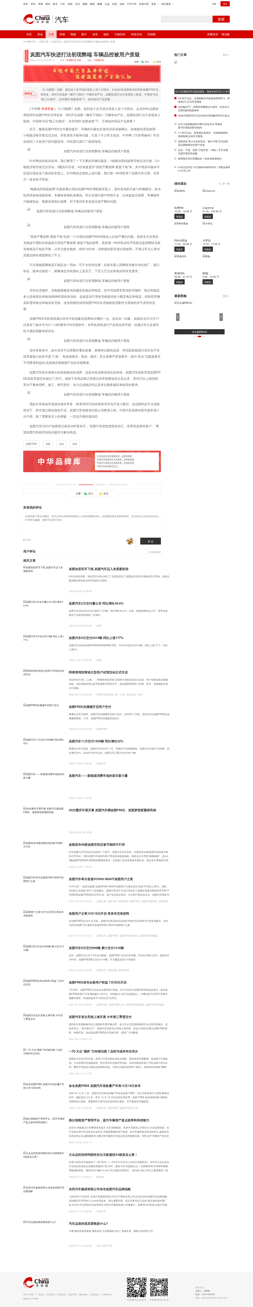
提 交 (150, 541)
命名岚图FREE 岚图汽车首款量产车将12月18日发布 (105, 1085)
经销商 (151, 34)
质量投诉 (212, 34)
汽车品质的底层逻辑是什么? (88, 1223)
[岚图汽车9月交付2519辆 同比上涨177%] (44, 648)
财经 (47, 4)
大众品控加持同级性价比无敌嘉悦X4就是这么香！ (103, 1154)
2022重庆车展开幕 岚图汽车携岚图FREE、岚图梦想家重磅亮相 (112, 810)
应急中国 (144, 4)
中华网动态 (106, 1294)
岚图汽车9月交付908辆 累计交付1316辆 (96, 948)
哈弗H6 (178, 208)
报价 (106, 34)
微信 (147, 61)
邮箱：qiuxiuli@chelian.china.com (211, 1297)
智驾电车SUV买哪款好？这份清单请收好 (200, 158)
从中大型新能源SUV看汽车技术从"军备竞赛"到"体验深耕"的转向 (200, 125)
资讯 (33, 4)
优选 (114, 4)
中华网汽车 (29, 41)
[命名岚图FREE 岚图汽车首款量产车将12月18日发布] (44, 1096)
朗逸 (205, 273)
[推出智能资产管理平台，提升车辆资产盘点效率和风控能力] (44, 1130)
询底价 (179, 216)
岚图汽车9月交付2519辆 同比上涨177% (96, 637)
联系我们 (51, 1294)
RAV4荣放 (180, 240)
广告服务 (40, 1294)
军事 (40, 4)
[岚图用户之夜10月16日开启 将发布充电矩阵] (44, 923)
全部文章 (44, 41)
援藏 (84, 4)
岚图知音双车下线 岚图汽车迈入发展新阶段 (99, 569)
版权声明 (73, 1294)
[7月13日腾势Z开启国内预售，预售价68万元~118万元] (202, 77)
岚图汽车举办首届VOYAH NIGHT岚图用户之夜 (101, 879)
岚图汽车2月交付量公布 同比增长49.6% (96, 603)
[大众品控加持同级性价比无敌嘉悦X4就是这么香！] (44, 1164)
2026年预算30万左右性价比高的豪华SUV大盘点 (204, 115)
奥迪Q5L (179, 273)
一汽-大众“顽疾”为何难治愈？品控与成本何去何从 (103, 1051)
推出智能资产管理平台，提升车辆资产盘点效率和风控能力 (109, 1120)
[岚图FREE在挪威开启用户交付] (44, 717)
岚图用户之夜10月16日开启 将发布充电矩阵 (99, 913)
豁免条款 (84, 1294)
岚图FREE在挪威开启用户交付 (90, 706)
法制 (121, 4)
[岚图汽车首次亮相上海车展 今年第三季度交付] (44, 1027)
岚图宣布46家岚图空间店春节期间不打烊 (97, 844)
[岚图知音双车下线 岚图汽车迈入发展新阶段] (44, 579)
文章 (51, 34)
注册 (214, 3)
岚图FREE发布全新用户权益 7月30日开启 (97, 982)
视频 (73, 34)
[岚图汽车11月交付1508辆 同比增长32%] (44, 751)
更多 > (226, 54)
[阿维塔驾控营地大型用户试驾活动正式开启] (44, 682)
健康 (99, 4)
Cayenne (208, 208)
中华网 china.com (37, 19)
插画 (92, 4)
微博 (159, 61)
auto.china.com (86, 484)
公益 (107, 4)
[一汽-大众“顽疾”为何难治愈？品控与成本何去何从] (44, 1061)
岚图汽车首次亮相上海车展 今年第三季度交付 (100, 1016)
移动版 (226, 34)
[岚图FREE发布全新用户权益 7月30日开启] (44, 992)
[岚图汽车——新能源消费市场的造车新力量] (44, 785)
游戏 (70, 4)
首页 (25, 4)
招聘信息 (62, 1294)
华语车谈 (56, 41)
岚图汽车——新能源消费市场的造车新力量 (98, 775)
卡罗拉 (207, 240)
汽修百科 (119, 34)
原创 (40, 34)
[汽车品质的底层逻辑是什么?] (44, 1233)
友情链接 (94, 1294)
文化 (77, 4)
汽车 (62, 4)
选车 (95, 34)
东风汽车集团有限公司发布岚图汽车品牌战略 (100, 1189)
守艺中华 (131, 4)
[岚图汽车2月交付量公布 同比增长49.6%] (44, 613)
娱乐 (55, 4)
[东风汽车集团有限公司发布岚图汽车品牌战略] (44, 1199)
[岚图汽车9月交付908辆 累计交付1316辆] (44, 958)
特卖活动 (136, 34)
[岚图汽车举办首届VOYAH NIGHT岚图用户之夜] (44, 889)
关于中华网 (28, 1294)
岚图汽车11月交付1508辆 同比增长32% (96, 741)
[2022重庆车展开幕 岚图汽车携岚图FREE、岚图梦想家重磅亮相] (44, 820)
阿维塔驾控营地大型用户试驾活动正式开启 (98, 672)
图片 (84, 34)
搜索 (221, 19)
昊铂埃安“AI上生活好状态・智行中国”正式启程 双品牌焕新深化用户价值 (203, 143)
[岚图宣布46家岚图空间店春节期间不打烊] (44, 854)
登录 (225, 3)
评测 (62, 34)
